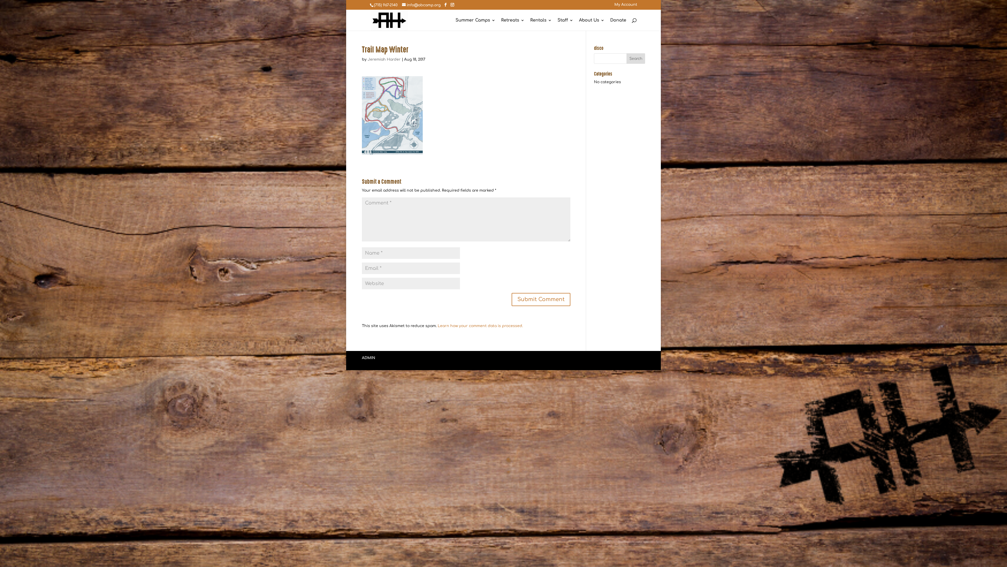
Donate (618, 20)
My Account (625, 5)
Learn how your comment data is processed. (480, 326)
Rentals (538, 20)
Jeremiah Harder (384, 59)
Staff (563, 20)
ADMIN (368, 358)
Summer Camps (473, 20)
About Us (589, 20)
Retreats (510, 20)
